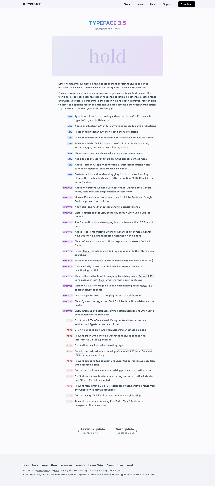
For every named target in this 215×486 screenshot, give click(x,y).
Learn (140, 4)
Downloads (66, 465)
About (110, 465)
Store (127, 4)
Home (26, 465)
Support (168, 4)
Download (186, 4)
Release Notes (95, 465)
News (153, 4)
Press (120, 465)
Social (130, 465)
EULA (56, 470)
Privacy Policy (43, 470)
